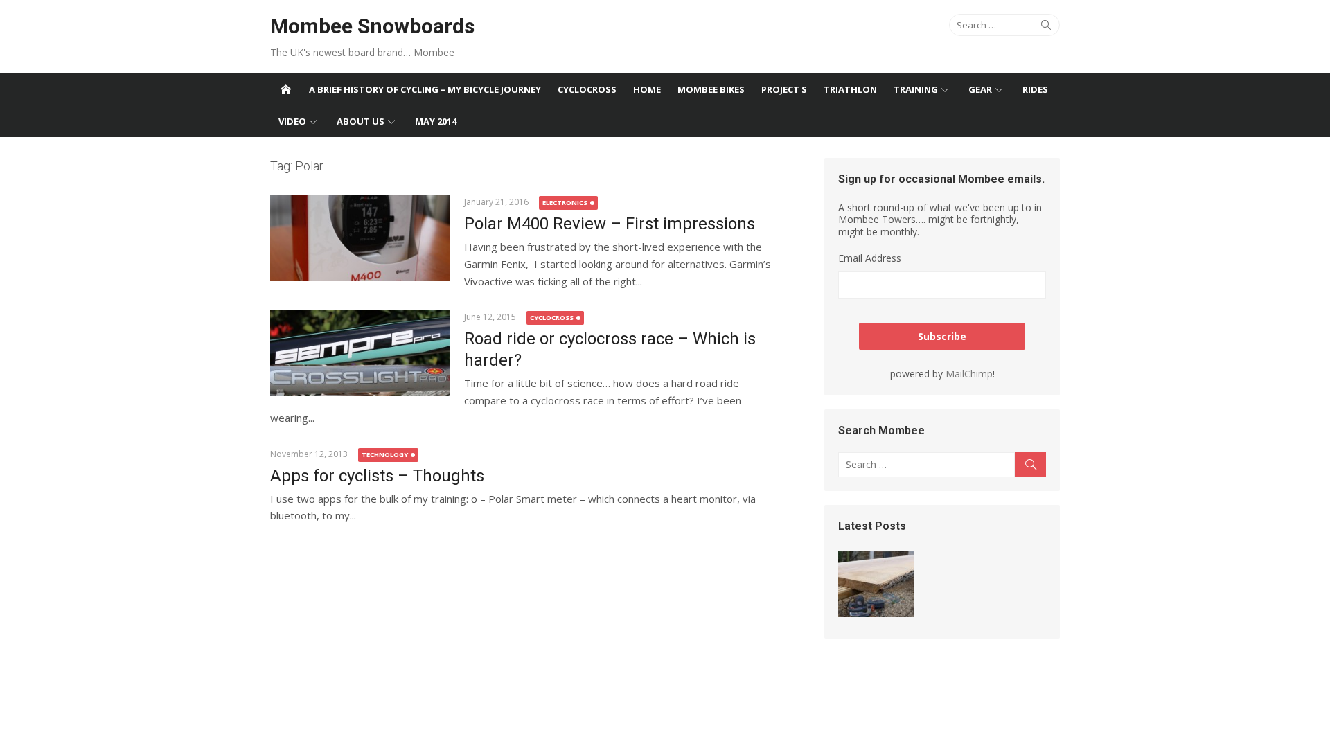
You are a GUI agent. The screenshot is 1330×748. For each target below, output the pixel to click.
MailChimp (969, 373)
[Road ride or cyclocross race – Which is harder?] (360, 353)
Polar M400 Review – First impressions (609, 223)
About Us (360, 121)
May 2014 (435, 121)
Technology (385, 454)
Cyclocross (587, 89)
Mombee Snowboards (372, 26)
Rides (1035, 89)
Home (647, 89)
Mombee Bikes (711, 89)
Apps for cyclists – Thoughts (377, 476)
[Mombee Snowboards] (285, 89)
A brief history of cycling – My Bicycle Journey (425, 89)
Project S (784, 89)
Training (916, 89)
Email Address (869, 258)
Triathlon (850, 89)
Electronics (564, 202)
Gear (980, 89)
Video (292, 121)
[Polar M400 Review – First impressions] (360, 238)
